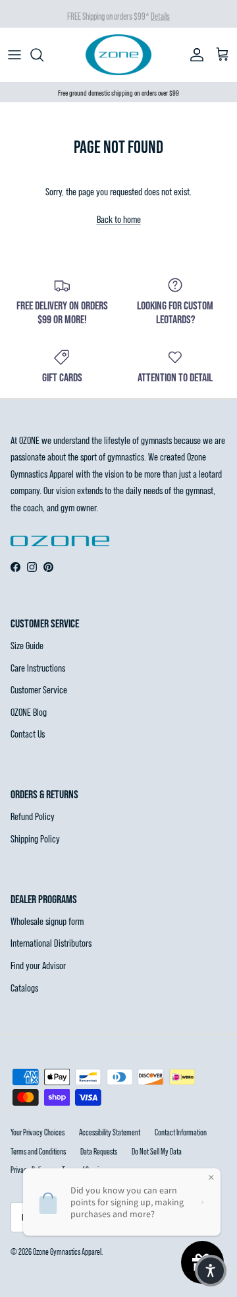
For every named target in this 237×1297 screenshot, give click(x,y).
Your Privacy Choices (38, 1132)
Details (160, 14)
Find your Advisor (38, 965)
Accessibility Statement (109, 1132)
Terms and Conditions (38, 1151)
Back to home (119, 218)
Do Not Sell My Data (157, 1151)
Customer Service (39, 689)
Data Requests (98, 1151)
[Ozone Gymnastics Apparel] (118, 54)
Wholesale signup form (47, 920)
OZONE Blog (29, 711)
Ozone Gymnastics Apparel (67, 1251)
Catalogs (24, 987)
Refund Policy (33, 815)
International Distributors (51, 942)
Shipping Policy (35, 838)
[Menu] (14, 54)
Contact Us (28, 733)
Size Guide (27, 645)
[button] (210, 1270)
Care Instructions (38, 667)
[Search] (43, 54)
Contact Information (181, 1132)
